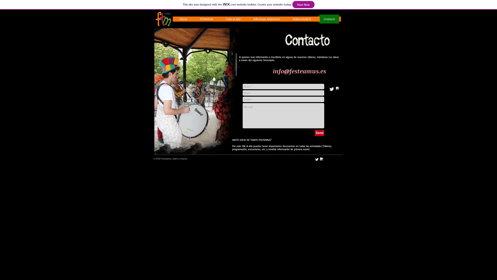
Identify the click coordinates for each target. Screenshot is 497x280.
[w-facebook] (338, 89)
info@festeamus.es (299, 71)
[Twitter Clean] (331, 89)
